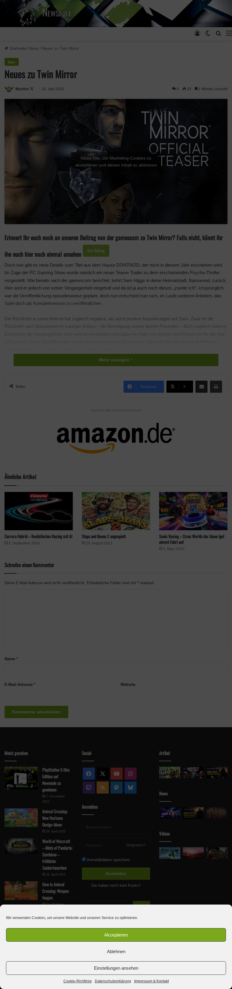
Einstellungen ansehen (116, 968)
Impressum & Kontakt (151, 981)
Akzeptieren (116, 934)
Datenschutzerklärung (113, 981)
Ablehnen (116, 951)
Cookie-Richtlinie (77, 981)
